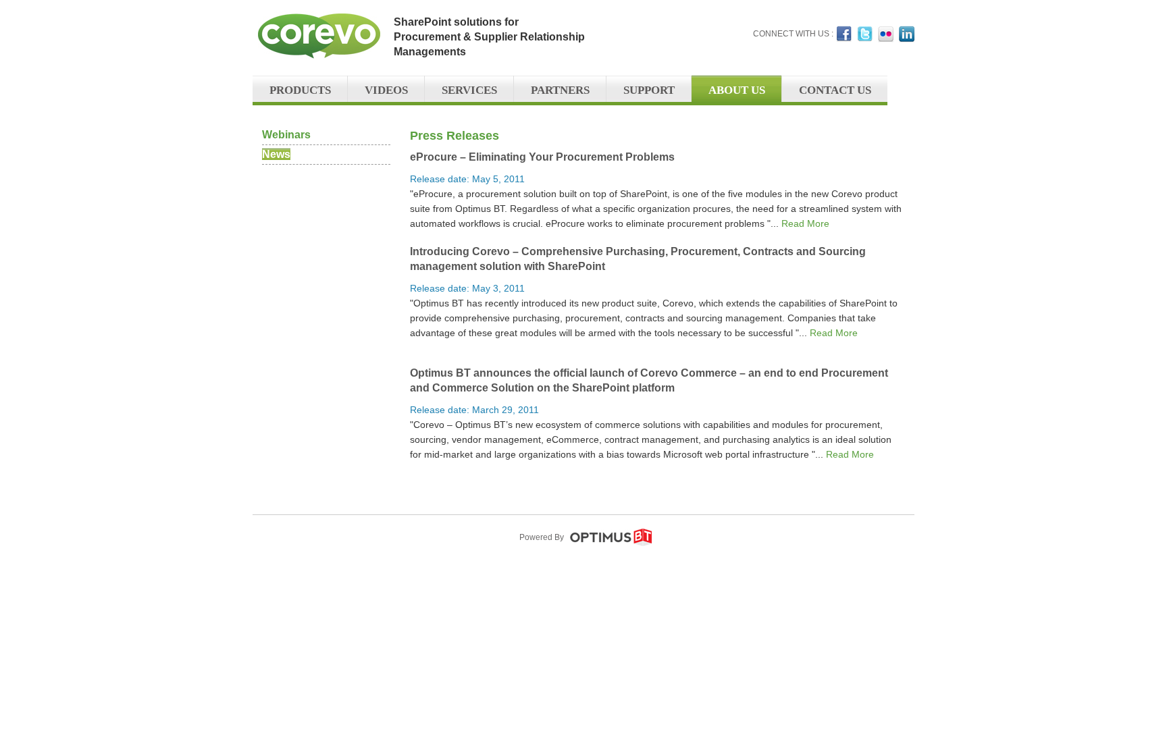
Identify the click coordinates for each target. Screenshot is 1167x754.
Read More (805, 223)
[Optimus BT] (611, 543)
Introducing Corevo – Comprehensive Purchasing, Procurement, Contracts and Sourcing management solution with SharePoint (638, 259)
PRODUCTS (300, 90)
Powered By (541, 537)
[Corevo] (316, 70)
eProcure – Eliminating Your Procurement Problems (542, 157)
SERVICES (469, 90)
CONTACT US (835, 90)
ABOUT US (736, 90)
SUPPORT (649, 90)
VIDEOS (386, 90)
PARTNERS (560, 90)
